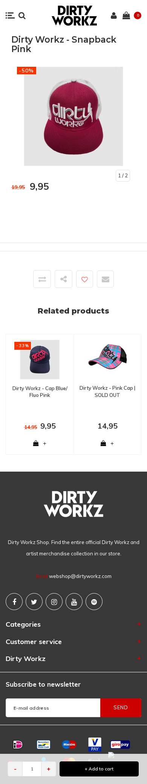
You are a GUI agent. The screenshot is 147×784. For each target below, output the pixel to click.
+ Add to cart (99, 769)
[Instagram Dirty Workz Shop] (54, 601)
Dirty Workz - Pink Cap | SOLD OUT (107, 391)
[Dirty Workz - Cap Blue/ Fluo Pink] (40, 359)
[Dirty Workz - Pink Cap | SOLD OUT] (107, 359)
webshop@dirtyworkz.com (80, 576)
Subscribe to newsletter (43, 684)
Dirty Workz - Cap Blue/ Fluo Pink (39, 391)
